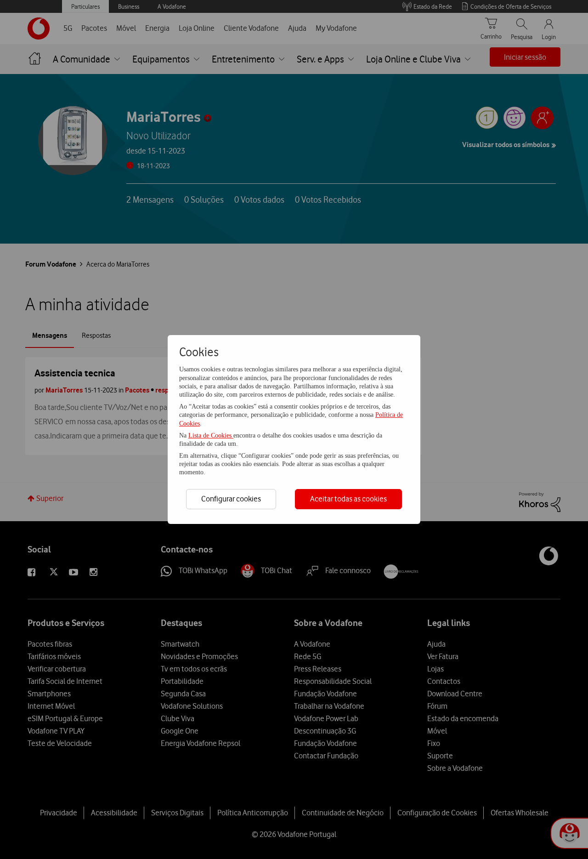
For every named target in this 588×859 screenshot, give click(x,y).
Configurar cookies (231, 498)
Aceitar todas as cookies (348, 498)
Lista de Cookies (210, 435)
